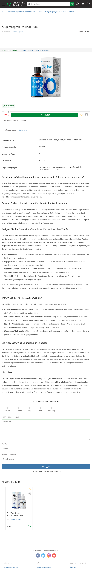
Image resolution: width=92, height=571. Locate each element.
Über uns (73, 567)
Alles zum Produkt (9, 50)
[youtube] (54, 555)
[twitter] (43, 555)
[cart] (88, 4)
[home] (2, 11)
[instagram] (48, 555)
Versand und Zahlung (43, 567)
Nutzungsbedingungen (11, 567)
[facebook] (38, 555)
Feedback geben (26, 50)
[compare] (77, 4)
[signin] (83, 4)
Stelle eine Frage (42, 50)
